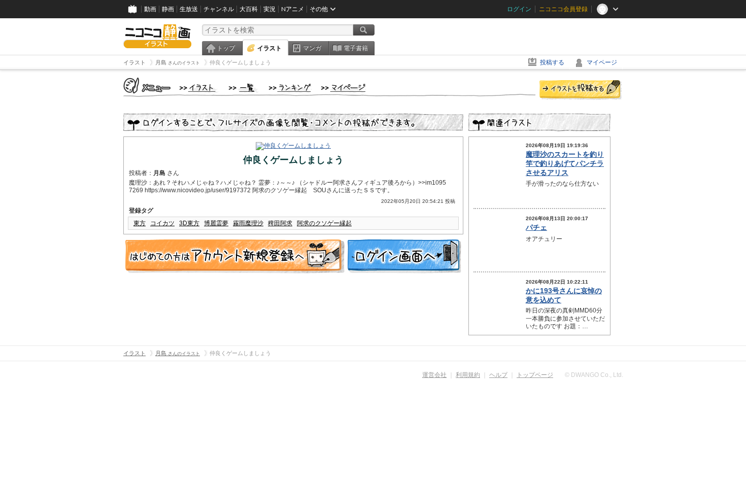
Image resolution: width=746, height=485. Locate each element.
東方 (139, 223)
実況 (269, 9)
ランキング (290, 88)
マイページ (602, 62)
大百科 (249, 9)
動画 (150, 9)
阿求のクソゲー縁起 (324, 223)
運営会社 (434, 374)
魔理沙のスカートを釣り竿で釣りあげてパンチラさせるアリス (565, 163)
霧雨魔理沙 (248, 223)
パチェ (536, 227)
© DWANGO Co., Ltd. (594, 374)
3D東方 (189, 223)
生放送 (189, 9)
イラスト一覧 (243, 88)
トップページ (535, 374)
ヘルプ (498, 374)
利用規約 (468, 374)
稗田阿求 (280, 223)
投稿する (552, 62)
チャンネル (219, 9)
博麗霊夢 (216, 223)
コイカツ (162, 223)
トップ (226, 48)
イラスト (269, 48)
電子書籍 (356, 48)
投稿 (580, 90)
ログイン (519, 9)
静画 (168, 9)
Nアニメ (292, 9)
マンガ (312, 48)
